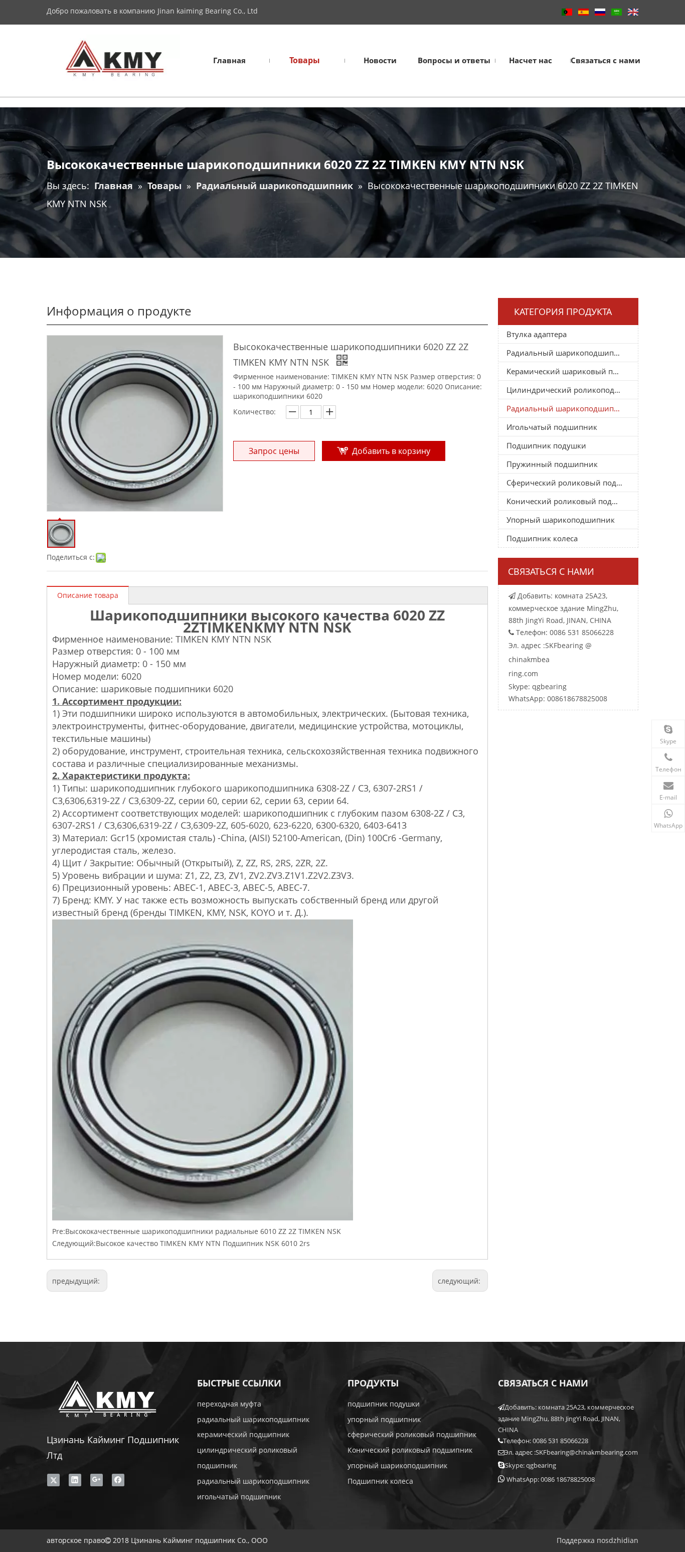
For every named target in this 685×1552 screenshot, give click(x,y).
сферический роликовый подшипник (412, 1434)
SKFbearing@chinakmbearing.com (587, 1452)
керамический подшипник (243, 1434)
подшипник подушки (384, 1404)
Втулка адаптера (536, 334)
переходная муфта (229, 1404)
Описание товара (87, 595)
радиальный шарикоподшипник (253, 1419)
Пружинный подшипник (552, 464)
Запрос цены (274, 450)
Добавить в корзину (391, 450)
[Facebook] (118, 1480)
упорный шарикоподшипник (397, 1465)
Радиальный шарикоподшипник (567, 353)
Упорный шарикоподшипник (560, 520)
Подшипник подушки (546, 445)
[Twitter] (53, 1480)
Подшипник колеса (542, 538)
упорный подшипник (384, 1419)
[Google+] (96, 1480)
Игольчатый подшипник (551, 427)
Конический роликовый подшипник (572, 501)
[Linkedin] (75, 1480)
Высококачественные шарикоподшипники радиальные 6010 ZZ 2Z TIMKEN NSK (203, 1231)
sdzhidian (621, 1540)
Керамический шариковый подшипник (572, 371)
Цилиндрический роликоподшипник (572, 390)
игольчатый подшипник (239, 1496)
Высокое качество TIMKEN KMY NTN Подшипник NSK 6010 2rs (203, 1243)
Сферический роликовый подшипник (572, 483)
